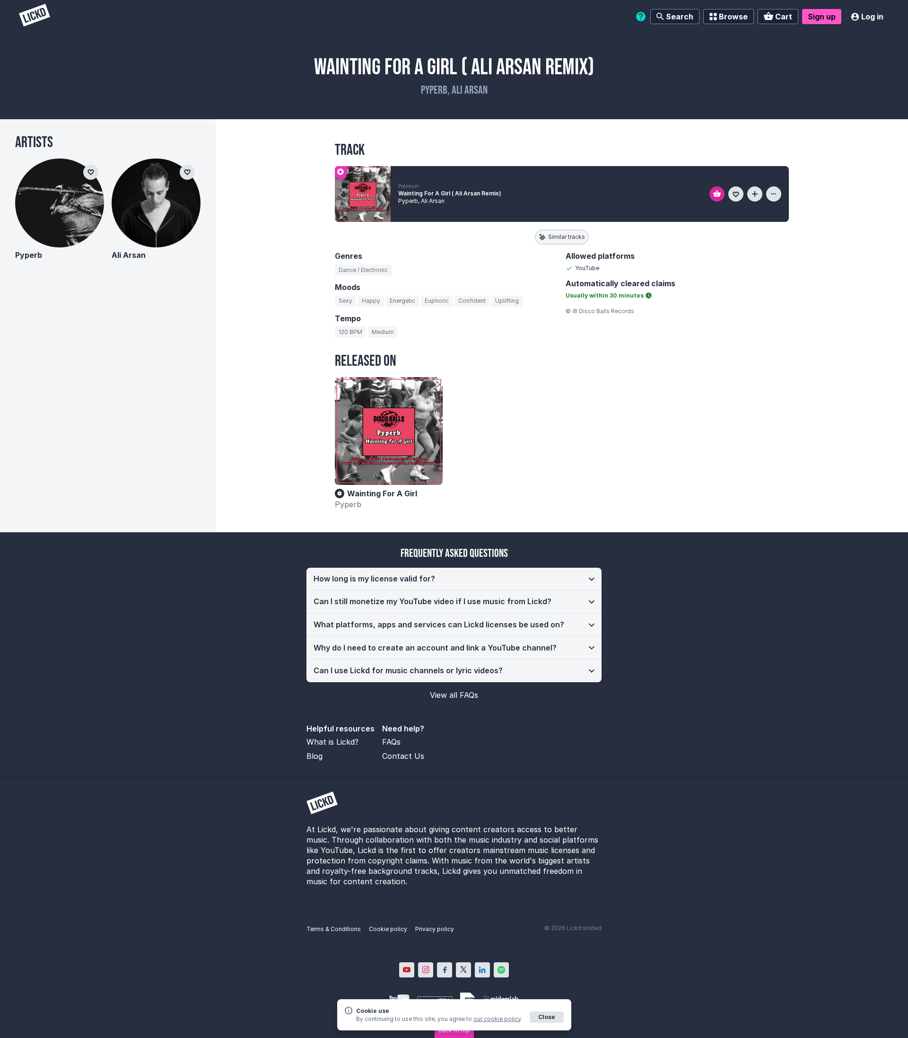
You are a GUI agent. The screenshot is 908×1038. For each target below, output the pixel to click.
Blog (314, 756)
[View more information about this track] (773, 194)
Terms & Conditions (333, 928)
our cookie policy (497, 1018)
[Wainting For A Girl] (389, 431)
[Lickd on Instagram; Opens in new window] (425, 969)
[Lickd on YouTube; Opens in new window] (406, 969)
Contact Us (403, 756)
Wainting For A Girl (382, 493)
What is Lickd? (332, 742)
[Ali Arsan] (156, 202)
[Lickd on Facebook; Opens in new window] (444, 969)
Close (546, 1016)
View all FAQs (454, 695)
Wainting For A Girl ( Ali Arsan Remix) (449, 193)
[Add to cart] (717, 194)
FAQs (391, 742)
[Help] (640, 16)
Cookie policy (388, 928)
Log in (872, 16)
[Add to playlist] (754, 194)
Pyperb (348, 504)
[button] (454, 579)
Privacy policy (434, 928)
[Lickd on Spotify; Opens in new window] (501, 969)
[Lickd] (34, 16)
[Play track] (362, 194)
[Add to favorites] (735, 194)
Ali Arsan (129, 255)
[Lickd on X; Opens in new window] (463, 969)
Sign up (822, 16)
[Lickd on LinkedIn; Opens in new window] (482, 969)
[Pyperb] (59, 202)
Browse (733, 16)
